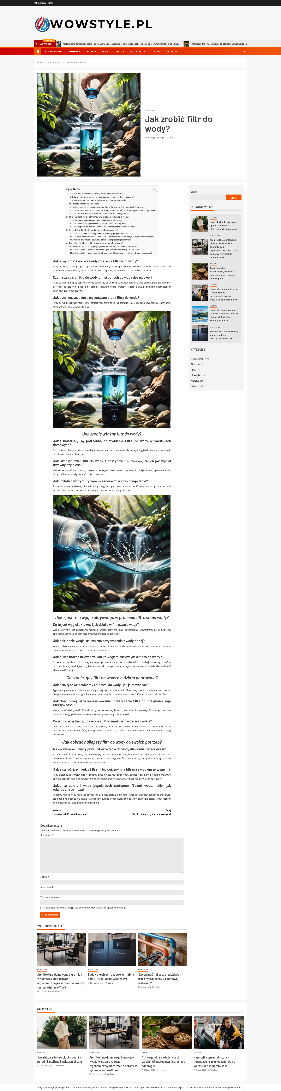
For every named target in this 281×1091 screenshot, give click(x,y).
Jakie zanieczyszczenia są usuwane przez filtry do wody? (100, 200)
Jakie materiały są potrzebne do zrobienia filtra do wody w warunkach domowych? (109, 207)
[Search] (244, 51)
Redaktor (213, 1070)
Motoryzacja (137, 51)
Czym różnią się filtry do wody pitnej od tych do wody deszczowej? (104, 197)
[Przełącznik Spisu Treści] (153, 189)
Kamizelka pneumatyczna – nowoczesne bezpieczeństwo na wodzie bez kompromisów (214, 1061)
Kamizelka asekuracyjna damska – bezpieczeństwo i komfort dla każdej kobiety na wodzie (224, 315)
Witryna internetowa (50, 897)
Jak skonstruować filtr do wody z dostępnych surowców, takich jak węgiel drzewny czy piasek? (114, 210)
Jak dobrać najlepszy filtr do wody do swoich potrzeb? (95, 243)
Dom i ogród (74, 51)
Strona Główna (53, 51)
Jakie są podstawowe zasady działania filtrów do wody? (99, 193)
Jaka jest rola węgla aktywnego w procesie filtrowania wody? (98, 217)
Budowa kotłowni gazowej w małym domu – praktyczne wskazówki (224, 335)
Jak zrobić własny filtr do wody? (84, 204)
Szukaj (194, 191)
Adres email (47, 887)
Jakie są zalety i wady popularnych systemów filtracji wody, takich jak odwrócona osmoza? (112, 253)
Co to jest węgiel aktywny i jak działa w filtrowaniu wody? (97, 220)
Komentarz (46, 835)
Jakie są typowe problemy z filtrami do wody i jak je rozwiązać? (100, 233)
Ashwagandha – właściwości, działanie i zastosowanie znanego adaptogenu (171, 44)
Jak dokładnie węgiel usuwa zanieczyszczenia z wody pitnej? (100, 223)
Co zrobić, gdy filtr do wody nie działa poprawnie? (93, 230)
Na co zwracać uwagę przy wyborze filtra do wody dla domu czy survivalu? (105, 247)
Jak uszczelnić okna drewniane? (70, 812)
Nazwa (44, 877)
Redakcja (171, 51)
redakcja (151, 138)
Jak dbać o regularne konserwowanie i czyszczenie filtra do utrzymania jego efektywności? (113, 237)
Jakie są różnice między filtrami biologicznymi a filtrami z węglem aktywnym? (106, 250)
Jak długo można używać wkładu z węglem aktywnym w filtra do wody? (104, 227)
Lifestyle (119, 51)
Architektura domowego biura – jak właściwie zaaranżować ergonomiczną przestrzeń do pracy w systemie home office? (223, 248)
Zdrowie (156, 51)
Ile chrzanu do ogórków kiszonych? (152, 812)
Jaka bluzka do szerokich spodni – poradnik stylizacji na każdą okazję (223, 225)
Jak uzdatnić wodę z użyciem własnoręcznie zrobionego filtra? (100, 213)
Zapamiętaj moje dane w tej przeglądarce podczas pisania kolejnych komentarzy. (85, 907)
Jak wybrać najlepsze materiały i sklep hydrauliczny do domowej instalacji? (159, 978)
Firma (105, 51)
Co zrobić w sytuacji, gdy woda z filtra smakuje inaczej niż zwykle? (102, 240)
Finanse (91, 51)
